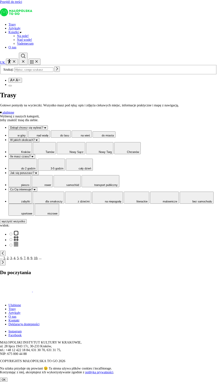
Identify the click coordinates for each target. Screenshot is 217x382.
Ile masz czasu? (20, 156)
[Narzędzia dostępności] (12, 62)
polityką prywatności (99, 372)
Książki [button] (13, 32)
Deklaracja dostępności (23, 324)
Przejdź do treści (11, 2)
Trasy (12, 24)
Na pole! (23, 36)
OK (4, 379)
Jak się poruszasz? (22, 173)
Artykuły (14, 28)
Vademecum (25, 43)
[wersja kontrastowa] (10, 85)
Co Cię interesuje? (21, 189)
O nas (12, 47)
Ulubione (14, 305)
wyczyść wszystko (13, 221)
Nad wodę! (24, 39)
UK (3, 62)
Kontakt (13, 320)
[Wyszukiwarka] (23, 59)
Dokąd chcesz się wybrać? (27, 127)
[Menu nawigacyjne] (34, 62)
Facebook (15, 335)
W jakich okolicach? (23, 140)
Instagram (15, 331)
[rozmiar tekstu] (15, 80)
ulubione (8, 112)
